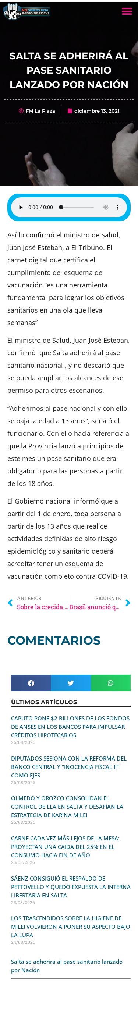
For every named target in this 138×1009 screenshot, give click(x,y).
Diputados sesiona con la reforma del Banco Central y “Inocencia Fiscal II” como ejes (69, 767)
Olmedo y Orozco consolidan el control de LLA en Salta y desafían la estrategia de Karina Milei (67, 806)
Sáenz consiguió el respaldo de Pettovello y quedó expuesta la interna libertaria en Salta (71, 887)
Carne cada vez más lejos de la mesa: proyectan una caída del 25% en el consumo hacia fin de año (65, 847)
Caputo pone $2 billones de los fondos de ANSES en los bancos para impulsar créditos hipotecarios (70, 727)
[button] (126, 11)
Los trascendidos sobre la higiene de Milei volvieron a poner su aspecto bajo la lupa (70, 926)
